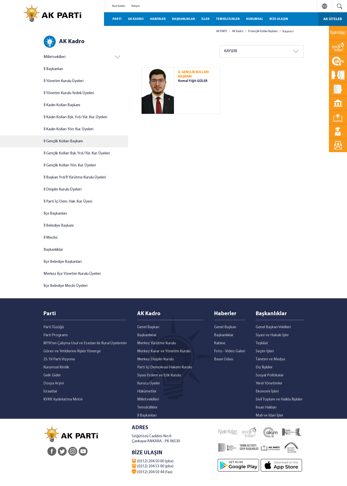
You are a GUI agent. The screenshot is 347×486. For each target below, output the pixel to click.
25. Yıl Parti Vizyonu (59, 359)
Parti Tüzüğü (53, 327)
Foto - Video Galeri (229, 351)
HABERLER (158, 19)
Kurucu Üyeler (148, 383)
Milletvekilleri (148, 399)
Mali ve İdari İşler (269, 416)
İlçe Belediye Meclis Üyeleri (66, 286)
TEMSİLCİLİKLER (228, 19)
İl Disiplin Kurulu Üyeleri (63, 189)
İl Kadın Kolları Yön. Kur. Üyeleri (68, 129)
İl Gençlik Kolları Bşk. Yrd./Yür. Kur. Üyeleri (77, 153)
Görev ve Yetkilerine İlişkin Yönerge (72, 351)
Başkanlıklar (53, 250)
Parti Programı (55, 335)
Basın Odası (223, 359)
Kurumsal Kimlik (56, 367)
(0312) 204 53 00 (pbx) (155, 466)
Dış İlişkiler (264, 367)
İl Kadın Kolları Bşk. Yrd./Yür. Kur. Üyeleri (75, 117)
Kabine (219, 343)
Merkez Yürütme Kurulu (156, 343)
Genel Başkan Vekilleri (273, 327)
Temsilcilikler (147, 408)
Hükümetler (147, 391)
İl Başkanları (53, 69)
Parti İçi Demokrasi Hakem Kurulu (164, 367)
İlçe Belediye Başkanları (63, 262)
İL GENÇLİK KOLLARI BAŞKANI (193, 74)
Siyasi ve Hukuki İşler (272, 335)
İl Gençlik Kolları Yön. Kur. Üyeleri (70, 165)
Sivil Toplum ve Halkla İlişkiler (279, 399)
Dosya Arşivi (53, 383)
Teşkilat (262, 343)
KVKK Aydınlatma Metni (63, 399)
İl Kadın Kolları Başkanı (62, 105)
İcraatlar (50, 391)
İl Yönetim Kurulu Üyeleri (64, 81)
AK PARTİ (221, 31)
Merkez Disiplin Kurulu (155, 359)
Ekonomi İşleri (267, 391)
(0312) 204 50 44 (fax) (154, 472)
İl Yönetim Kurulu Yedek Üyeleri (69, 93)
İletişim (136, 6)
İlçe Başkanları (55, 214)
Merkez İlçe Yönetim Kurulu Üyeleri (72, 274)
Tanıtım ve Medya (270, 359)
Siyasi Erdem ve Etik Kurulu (159, 375)
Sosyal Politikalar (270, 375)
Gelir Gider (52, 375)
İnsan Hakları (266, 408)
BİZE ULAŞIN (278, 19)
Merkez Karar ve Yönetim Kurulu (163, 351)
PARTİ (116, 19)
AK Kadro (237, 31)
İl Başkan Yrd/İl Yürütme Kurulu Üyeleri (75, 177)
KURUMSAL (254, 19)
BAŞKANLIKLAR (183, 19)
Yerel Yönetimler (269, 383)
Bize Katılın (118, 6)
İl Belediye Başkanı (59, 226)
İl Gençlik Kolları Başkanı (63, 141)
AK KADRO (136, 19)
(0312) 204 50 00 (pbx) (155, 461)
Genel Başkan (148, 327)
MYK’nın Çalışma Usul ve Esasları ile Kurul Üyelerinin (85, 343)
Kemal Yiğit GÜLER (192, 81)
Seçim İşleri (265, 351)
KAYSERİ (230, 51)
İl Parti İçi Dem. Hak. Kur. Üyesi (68, 202)
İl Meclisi (50, 238)
